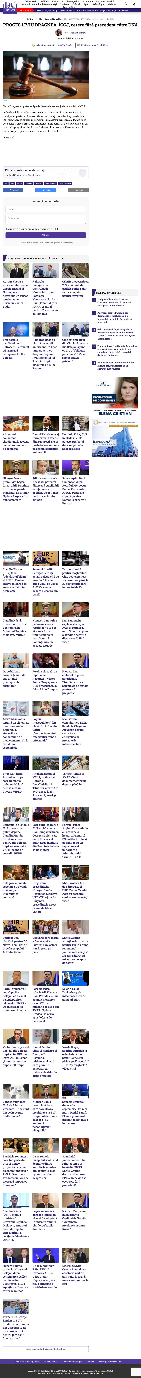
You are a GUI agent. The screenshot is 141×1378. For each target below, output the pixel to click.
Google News (34, 175)
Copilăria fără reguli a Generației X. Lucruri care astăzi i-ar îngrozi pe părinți (45, 945)
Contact (90, 1361)
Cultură (76, 4)
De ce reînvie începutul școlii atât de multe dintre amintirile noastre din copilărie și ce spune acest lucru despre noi (45, 1167)
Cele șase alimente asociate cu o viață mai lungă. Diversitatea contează (15, 890)
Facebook (15, 190)
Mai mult (69, 7)
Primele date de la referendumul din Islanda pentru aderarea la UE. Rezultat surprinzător (115, 365)
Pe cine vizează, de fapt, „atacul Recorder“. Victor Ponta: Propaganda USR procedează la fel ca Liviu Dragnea (45, 680)
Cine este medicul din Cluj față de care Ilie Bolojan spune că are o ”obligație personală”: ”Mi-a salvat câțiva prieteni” (75, 350)
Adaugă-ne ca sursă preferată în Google (54, 45)
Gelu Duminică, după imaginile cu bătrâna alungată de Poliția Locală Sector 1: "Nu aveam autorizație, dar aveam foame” (116, 334)
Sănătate (64, 4)
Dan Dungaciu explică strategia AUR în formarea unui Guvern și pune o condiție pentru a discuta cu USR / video (75, 631)
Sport (87, 4)
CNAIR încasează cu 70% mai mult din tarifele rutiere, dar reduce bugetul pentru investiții (75, 289)
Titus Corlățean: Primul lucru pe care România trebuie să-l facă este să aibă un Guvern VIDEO (13, 782)
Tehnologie (98, 4)
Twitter (48, 190)
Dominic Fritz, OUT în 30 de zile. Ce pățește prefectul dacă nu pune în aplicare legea (74, 441)
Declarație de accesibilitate (110, 1361)
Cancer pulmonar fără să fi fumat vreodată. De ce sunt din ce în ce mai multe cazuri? (16, 1109)
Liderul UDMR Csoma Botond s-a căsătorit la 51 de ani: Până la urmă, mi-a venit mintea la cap (75, 1274)
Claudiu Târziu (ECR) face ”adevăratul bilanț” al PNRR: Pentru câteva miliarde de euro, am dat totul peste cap (15, 580)
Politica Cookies (51, 1361)
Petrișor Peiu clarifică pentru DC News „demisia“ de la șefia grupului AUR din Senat (15, 945)
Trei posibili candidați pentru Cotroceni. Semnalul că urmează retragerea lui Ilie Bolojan (16, 348)
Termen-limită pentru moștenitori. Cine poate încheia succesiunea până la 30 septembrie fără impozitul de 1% (75, 578)
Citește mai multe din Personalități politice (45, 1349)
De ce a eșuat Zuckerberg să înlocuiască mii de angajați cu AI (74, 994)
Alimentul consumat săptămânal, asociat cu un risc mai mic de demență (16, 441)
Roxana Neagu (78, 32)
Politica (39, 19)
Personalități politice (53, 19)
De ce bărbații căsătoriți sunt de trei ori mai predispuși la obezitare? (14, 678)
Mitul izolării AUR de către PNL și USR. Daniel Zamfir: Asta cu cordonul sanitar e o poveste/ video (75, 892)
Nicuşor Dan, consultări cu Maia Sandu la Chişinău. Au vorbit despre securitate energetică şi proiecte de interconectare (74, 731)
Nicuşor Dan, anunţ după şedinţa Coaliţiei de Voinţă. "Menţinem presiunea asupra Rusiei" (75, 1220)
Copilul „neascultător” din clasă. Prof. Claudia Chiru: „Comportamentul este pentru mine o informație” (44, 729)
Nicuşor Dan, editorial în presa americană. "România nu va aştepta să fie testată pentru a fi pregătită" (75, 682)
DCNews (10, 7)
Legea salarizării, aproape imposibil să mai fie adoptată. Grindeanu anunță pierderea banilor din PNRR (45, 1220)
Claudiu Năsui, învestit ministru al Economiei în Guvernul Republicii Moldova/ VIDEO (15, 628)
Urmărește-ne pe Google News (94, 45)
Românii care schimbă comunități (39, 4)
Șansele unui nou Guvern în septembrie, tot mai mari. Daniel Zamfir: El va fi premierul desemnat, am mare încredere (75, 1112)
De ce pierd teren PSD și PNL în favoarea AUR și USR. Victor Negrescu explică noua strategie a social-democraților (45, 1276)
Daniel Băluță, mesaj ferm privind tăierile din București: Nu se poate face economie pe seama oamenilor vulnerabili (45, 443)
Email (80, 190)
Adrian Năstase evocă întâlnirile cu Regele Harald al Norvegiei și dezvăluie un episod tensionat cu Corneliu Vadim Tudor (15, 294)
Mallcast (112, 4)
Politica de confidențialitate (27, 1361)
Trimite (45, 235)
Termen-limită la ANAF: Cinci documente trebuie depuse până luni (74, 779)
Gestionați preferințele (72, 1361)
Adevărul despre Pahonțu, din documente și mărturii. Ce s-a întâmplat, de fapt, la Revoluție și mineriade (81, 10)
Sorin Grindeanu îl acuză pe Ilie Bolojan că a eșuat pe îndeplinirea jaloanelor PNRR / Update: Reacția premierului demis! (15, 999)
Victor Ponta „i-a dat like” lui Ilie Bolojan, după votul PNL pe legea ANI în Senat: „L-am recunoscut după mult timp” (16, 1056)
